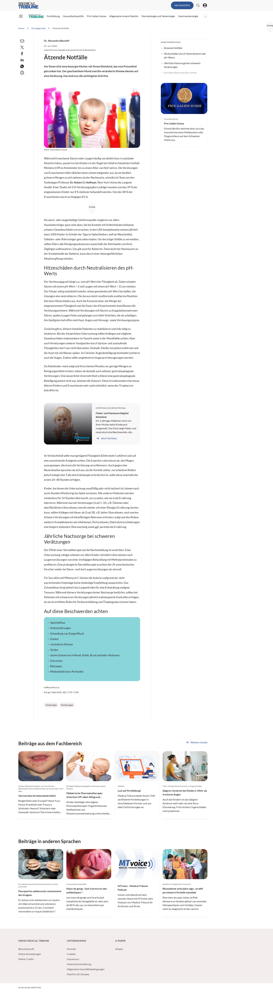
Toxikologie (51, 705)
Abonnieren (182, 5)
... (205, 16)
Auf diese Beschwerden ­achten (180, 72)
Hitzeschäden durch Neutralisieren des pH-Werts (185, 55)
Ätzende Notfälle (173, 47)
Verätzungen (67, 705)
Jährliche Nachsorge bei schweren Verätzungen (182, 65)
